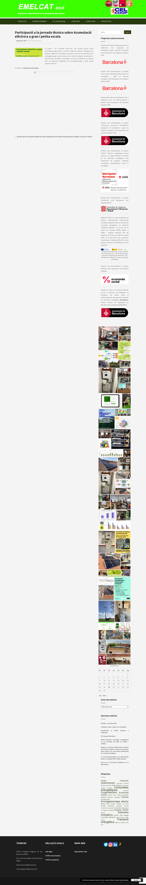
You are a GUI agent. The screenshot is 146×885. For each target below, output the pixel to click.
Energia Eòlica (105, 804)
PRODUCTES (22, 21)
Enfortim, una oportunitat (109, 723)
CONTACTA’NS (90, 21)
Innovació (126, 806)
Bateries (119, 785)
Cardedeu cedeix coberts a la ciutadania (113, 727)
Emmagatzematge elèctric (115, 801)
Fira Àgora (126, 803)
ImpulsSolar (119, 806)
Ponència (111, 810)
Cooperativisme (109, 792)
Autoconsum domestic (123, 783)
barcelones (109, 785)
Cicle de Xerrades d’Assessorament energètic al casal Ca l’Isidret (72, 136)
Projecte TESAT (121, 810)
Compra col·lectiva (106, 788)
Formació (103, 806)
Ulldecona (117, 822)
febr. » (105, 695)
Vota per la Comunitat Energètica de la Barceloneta (115, 763)
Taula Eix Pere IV (120, 817)
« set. (100, 695)
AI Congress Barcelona (108, 736)
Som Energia (124, 815)
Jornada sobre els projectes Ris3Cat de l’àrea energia (33, 136)
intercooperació (110, 808)
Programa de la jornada (30, 68)
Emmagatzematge (105, 799)
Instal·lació (103, 808)
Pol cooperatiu (104, 810)
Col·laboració (125, 785)
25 (109, 687)
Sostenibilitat (104, 817)
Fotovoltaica (111, 806)
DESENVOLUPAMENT (39, 21)
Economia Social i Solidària (114, 795)
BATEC (114, 785)
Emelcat (125, 797)
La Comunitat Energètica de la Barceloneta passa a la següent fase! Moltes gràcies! (115, 758)
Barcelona (103, 785)
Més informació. (124, 880)
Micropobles (118, 808)
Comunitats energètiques (115, 789)
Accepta (136, 880)
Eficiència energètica (114, 797)
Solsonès (116, 815)
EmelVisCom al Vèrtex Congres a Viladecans (115, 731)
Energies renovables (116, 803)
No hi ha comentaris (35, 41)
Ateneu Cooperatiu (115, 781)
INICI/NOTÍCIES (106, 21)
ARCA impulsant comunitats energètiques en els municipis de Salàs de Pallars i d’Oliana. (115, 741)
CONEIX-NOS (75, 21)
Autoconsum (108, 782)
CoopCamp (126, 790)
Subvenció (112, 817)
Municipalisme (125, 808)
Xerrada (123, 822)
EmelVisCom (124, 300)
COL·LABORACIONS (59, 21)
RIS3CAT (103, 812)
